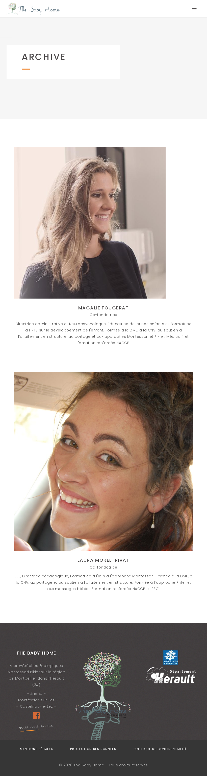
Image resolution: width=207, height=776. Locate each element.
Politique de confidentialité (160, 749)
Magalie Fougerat (103, 308)
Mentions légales (36, 749)
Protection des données (93, 749)
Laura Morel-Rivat (103, 560)
